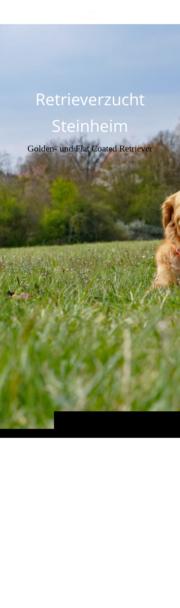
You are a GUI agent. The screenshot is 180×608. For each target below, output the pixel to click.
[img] (90, 231)
